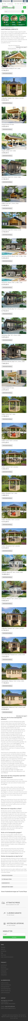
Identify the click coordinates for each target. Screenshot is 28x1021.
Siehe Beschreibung (7, 73)
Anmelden (14, 937)
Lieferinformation (5, 992)
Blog (2, 953)
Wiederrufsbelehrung (5, 990)
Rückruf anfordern (18, 1)
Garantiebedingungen (6, 988)
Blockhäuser (3, 967)
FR (19, 1016)
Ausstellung (3, 951)
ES (25, 1016)
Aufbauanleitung (4, 982)
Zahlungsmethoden (5, 986)
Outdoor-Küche (14, 853)
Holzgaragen (3, 971)
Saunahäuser (4, 972)
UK (21, 1016)
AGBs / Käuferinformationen (7, 957)
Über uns (3, 949)
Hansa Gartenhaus (14, 1015)
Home (2, 27)
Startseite (3, 947)
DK (17, 1018)
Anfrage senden (6, 1)
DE (17, 1016)
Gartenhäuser (4, 965)
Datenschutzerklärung (6, 984)
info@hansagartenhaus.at (9, 1008)
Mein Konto (3, 955)
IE (23, 1016)
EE (14, 1018)
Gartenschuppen (4, 969)
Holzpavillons (4, 974)
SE (10, 1018)
